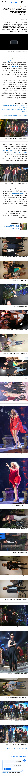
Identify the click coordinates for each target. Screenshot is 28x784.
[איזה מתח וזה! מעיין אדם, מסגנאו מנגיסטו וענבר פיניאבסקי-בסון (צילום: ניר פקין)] (14, 130)
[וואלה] (14, 2)
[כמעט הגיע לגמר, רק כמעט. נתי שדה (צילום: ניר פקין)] (14, 519)
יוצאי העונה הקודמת (18, 194)
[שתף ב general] (2, 2)
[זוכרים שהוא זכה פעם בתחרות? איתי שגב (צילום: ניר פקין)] (14, 344)
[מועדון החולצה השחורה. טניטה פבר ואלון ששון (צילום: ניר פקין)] (14, 368)
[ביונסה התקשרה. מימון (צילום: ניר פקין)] (14, 482)
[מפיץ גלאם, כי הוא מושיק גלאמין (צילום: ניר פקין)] (14, 566)
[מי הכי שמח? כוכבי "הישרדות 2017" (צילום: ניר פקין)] (14, 174)
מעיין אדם (15, 748)
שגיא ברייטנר (24, 750)
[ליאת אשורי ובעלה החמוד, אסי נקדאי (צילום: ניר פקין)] (14, 688)
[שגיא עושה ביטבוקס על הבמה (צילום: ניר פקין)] (14, 543)
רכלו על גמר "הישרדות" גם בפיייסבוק (15, 115)
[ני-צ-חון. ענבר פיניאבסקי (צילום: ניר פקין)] (14, 711)
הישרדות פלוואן (13, 61)
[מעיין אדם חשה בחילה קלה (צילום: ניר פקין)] (14, 616)
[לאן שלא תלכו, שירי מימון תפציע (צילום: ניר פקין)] (14, 430)
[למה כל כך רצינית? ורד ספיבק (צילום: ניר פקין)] (14, 653)
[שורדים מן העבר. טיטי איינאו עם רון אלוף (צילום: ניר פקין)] (14, 320)
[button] (21, 2)
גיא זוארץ (20, 748)
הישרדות (24, 748)
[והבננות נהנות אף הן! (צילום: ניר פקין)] (14, 271)
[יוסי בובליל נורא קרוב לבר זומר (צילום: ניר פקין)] (14, 393)
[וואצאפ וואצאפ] (5, 2)
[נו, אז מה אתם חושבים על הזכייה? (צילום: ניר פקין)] (14, 735)
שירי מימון (10, 748)
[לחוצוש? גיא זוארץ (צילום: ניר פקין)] (14, 296)
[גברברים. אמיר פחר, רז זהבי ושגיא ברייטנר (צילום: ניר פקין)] (14, 247)
